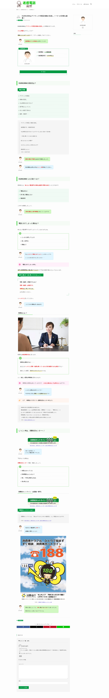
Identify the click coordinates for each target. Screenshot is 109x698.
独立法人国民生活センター (29, 419)
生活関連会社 (20, 20)
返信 (20, 656)
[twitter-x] (83, 27)
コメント (21, 664)
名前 (19, 680)
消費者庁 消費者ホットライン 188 (45, 602)
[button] (23, 627)
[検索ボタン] (91, 4)
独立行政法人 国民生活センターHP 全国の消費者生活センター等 (43, 445)
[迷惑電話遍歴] (27, 4)
